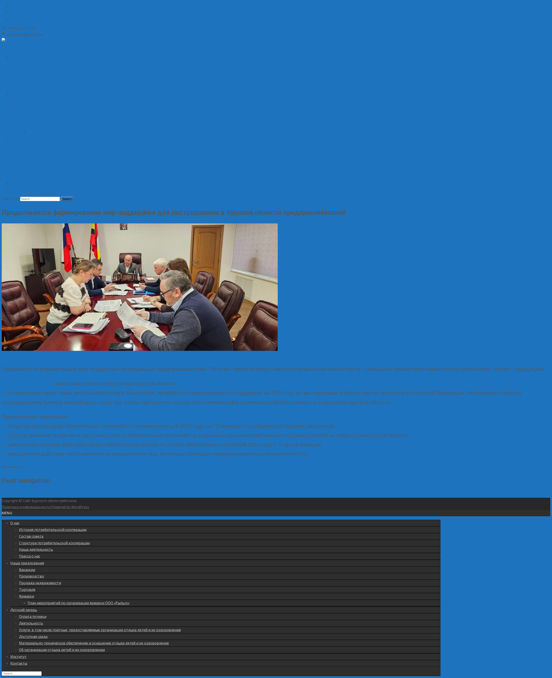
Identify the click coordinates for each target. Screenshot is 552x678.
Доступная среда (31, 164)
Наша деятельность (34, 82)
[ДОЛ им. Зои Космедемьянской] (12, 19)
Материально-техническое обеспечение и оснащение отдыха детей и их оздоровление (84, 170)
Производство (29, 107)
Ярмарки (25, 126)
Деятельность (29, 152)
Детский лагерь (21, 139)
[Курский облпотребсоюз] (12, 6)
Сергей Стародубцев (27, 383)
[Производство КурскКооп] (12, 12)
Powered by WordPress (70, 507)
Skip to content (14, 47)
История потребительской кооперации (48, 63)
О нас (14, 57)
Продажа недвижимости (37, 114)
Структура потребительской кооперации (49, 76)
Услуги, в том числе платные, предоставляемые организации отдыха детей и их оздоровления (89, 158)
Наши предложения (24, 95)
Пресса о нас (28, 88)
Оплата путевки (30, 146)
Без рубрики (29, 355)
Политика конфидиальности (26, 507)
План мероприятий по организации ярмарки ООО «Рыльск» (71, 133)
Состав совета (30, 70)
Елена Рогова (50, 355)
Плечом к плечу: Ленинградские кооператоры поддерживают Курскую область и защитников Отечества (94, 494)
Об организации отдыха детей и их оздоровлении (56, 177)
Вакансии (26, 101)
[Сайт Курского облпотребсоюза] (30, 41)
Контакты (17, 189)
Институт (17, 183)
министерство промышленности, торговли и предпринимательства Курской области (97, 466)
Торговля (26, 120)
